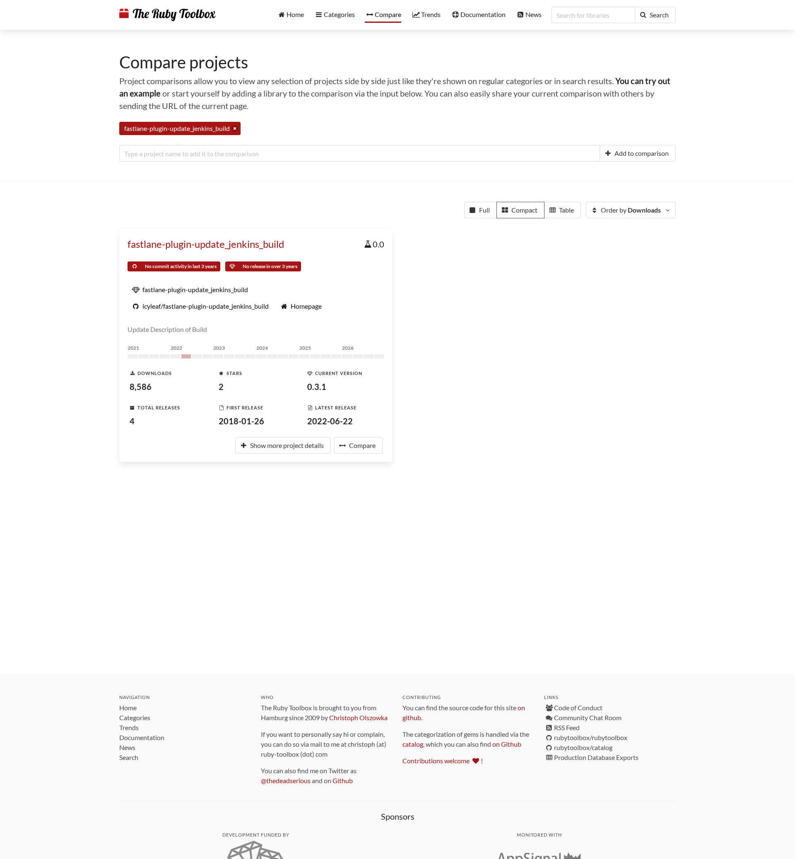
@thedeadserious (286, 780)
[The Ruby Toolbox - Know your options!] (167, 15)
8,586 (141, 387)
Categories (134, 717)
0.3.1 (316, 387)
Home (128, 707)
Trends (129, 727)
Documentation (141, 737)
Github (342, 780)
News (127, 747)
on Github (506, 744)
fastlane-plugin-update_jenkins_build (206, 244)
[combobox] (359, 153)
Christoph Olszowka (358, 717)
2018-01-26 (241, 421)
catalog (412, 744)
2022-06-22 (330, 421)
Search (128, 757)
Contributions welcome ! (442, 761)
